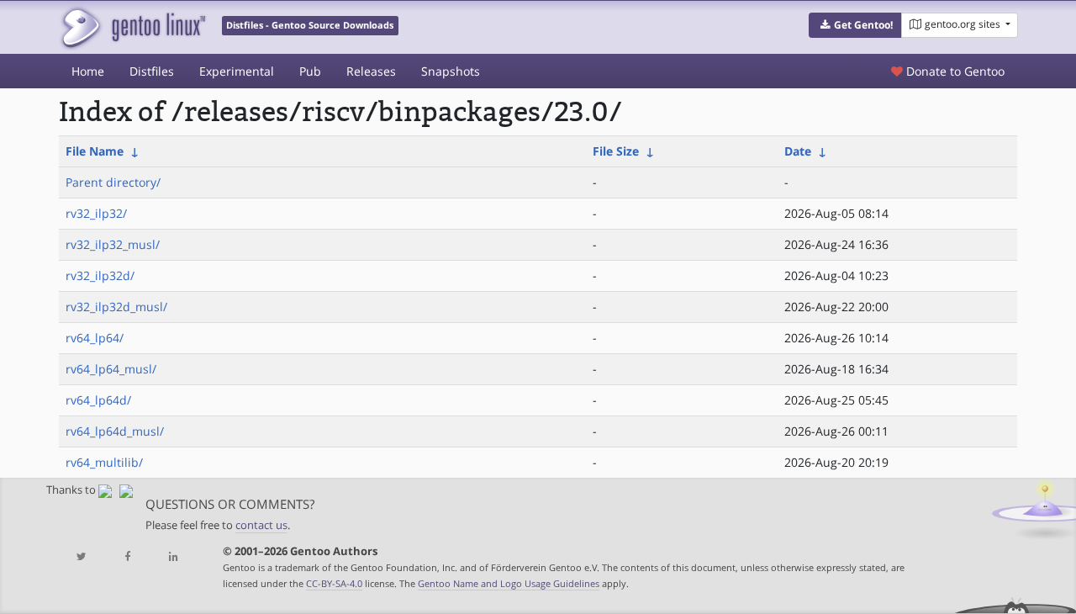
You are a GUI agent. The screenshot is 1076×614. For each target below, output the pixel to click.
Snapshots (450, 71)
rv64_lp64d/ (98, 400)
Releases (371, 71)
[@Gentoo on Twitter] (81, 557)
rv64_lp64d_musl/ (115, 431)
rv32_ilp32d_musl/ (116, 307)
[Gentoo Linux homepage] (132, 27)
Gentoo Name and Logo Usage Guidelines (508, 583)
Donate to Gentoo (954, 71)
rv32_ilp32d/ (100, 275)
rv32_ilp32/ (96, 213)
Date (797, 151)
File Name (95, 151)
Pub (310, 71)
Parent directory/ (113, 182)
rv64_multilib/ (104, 462)
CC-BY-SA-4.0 (334, 583)
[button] (855, 25)
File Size (616, 151)
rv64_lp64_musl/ (111, 369)
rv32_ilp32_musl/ (113, 244)
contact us (261, 525)
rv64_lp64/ (95, 338)
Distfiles (151, 71)
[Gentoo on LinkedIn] (173, 557)
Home (87, 71)
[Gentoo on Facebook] (127, 557)
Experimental (236, 71)
